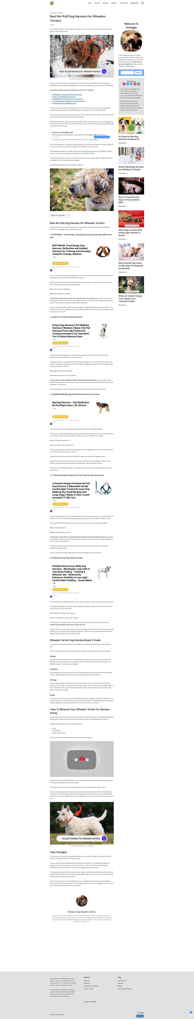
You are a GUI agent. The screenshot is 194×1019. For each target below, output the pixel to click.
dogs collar (86, 685)
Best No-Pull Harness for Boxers (73, 165)
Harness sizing (54, 724)
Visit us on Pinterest (90, 1001)
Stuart (52, 24)
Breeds (120, 986)
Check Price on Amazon (60, 263)
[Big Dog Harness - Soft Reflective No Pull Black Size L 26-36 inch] (103, 413)
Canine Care (124, 3)
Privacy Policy (88, 989)
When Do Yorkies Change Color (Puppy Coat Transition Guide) (130, 298)
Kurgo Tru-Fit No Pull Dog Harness (64, 97)
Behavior (106, 3)
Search (138, 72)
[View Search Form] (142, 3)
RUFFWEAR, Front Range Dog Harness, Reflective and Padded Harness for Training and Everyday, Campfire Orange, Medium (71, 249)
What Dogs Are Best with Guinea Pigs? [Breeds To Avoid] (130, 232)
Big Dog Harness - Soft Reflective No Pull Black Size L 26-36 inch (70, 404)
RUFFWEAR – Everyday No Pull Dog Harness (67, 94)
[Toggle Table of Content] (67, 215)
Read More (123, 143)
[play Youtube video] (82, 759)
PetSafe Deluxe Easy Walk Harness (64, 103)
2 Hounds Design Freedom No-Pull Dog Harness (68, 101)
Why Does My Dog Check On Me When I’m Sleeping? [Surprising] (131, 265)
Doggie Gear (135, 3)
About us (97, 3)
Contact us (87, 983)
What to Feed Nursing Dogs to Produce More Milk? (129, 200)
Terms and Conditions (91, 986)
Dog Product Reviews (56, 13)
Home (90, 3)
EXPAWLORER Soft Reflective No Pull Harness (68, 99)
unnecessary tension (89, 151)
